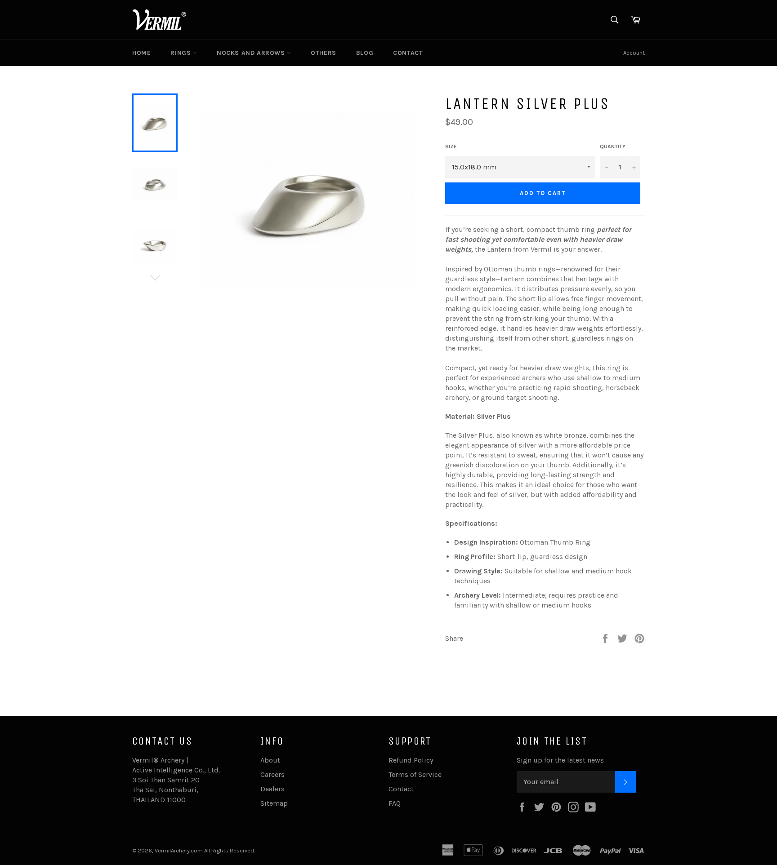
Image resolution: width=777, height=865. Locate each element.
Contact (408, 53)
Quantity (612, 146)
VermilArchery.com (179, 850)
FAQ (394, 803)
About (270, 760)
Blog (364, 53)
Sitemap (274, 803)
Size (451, 146)
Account (634, 52)
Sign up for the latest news (560, 760)
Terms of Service (415, 774)
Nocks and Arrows (252, 53)
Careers (272, 774)
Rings (181, 53)
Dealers (272, 789)
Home (141, 53)
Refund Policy (410, 760)
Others (323, 53)
